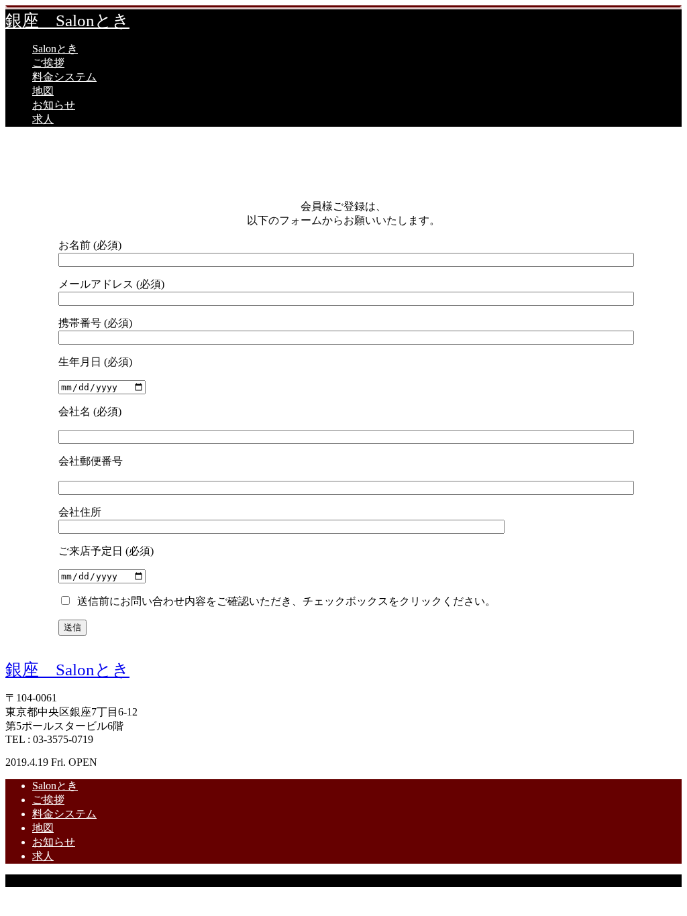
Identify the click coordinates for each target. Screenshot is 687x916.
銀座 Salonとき (67, 20)
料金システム (64, 76)
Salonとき (55, 48)
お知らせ (53, 105)
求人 (43, 119)
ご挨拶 (48, 62)
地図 (43, 91)
